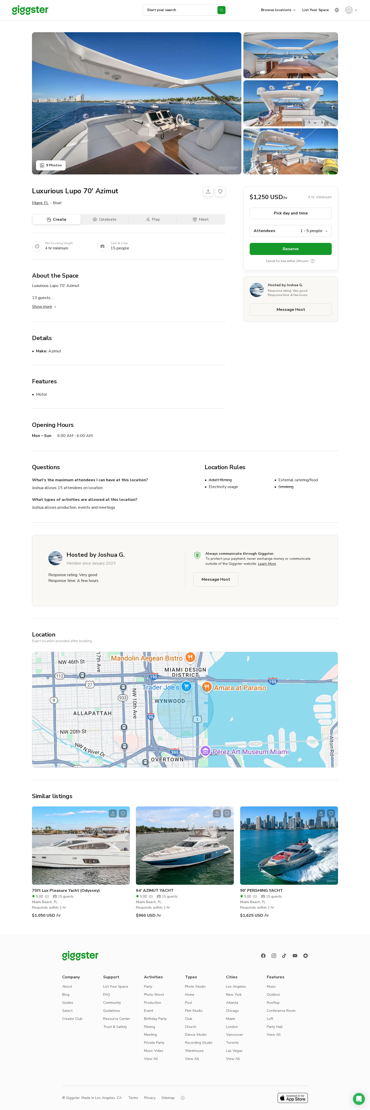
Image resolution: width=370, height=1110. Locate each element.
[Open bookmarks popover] (220, 192)
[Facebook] (263, 955)
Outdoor (273, 994)
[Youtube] (295, 955)
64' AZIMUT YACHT (155, 890)
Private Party (154, 1042)
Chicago (232, 1010)
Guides (67, 1002)
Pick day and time (291, 213)
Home (189, 994)
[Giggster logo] (80, 955)
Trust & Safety (115, 1026)
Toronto (232, 1042)
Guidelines (111, 1010)
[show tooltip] (312, 261)
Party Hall (275, 1026)
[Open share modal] (113, 813)
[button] (359, 1099)
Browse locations (276, 10)
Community (112, 1002)
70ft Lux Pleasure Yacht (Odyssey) (66, 890)
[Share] (208, 192)
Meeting (150, 1034)
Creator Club (72, 1018)
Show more (42, 306)
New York (234, 994)
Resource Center (116, 1018)
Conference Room (281, 1010)
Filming (149, 1026)
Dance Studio (196, 1034)
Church (190, 1026)
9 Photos (54, 165)
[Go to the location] (81, 845)
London (232, 1026)
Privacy (150, 1097)
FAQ (106, 994)
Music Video (153, 1050)
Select (67, 1010)
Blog (65, 994)
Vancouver (234, 1034)
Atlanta (232, 1002)
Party (148, 986)
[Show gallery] (136, 103)
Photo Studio (195, 986)
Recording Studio (198, 1042)
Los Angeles (236, 986)
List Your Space (315, 10)
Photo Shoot (154, 994)
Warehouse (194, 1050)
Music (271, 986)
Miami (230, 1018)
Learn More (267, 563)
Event (148, 1010)
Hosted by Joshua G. (285, 285)
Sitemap (168, 1097)
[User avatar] (349, 10)
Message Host (291, 309)
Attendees (264, 231)
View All (151, 1058)
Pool (188, 1002)
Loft (270, 1018)
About (67, 986)
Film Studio (194, 1010)
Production (152, 1002)
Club (188, 1018)
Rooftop (273, 1002)
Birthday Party (155, 1018)
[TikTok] (284, 955)
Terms (133, 1097)
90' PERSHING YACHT (261, 890)
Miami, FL (40, 203)
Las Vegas (234, 1050)
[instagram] (274, 955)
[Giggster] (30, 10)
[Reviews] (305, 955)
